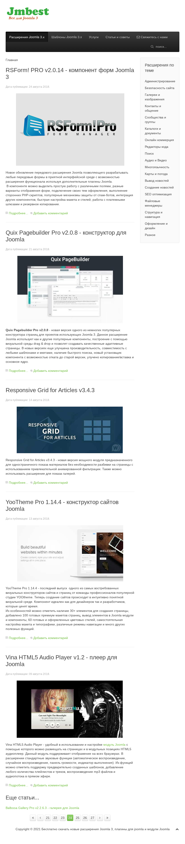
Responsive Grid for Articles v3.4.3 (50, 390)
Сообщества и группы (155, 120)
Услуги (94, 37)
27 (92, 818)
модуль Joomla (114, 744)
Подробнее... (18, 213)
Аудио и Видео (156, 160)
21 (48, 818)
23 (63, 818)
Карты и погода (156, 174)
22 (55, 818)
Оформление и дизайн (156, 226)
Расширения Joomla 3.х (26, 37)
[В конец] (107, 818)
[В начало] (33, 818)
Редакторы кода (156, 147)
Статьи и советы (118, 37)
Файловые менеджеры (153, 203)
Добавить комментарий (50, 213)
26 (85, 818)
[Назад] (40, 818)
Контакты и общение (153, 108)
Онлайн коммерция (159, 140)
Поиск (149, 153)
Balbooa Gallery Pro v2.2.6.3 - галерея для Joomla (42, 808)
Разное (150, 235)
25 (77, 818)
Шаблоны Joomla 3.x (66, 37)
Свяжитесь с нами (154, 37)
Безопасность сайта (159, 88)
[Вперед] (100, 818)
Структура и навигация (153, 214)
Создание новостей (159, 187)
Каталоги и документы (153, 131)
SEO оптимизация (158, 194)
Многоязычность (157, 167)
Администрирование (160, 81)
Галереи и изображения (154, 97)
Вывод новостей (157, 180)
